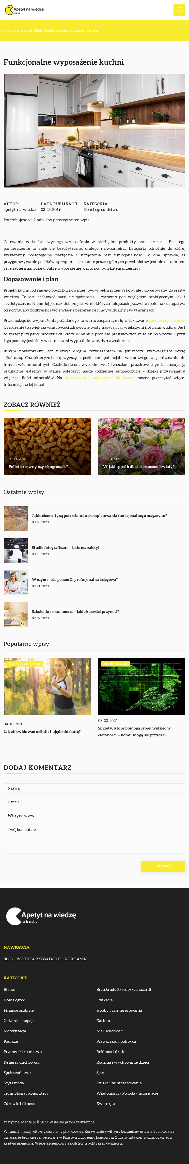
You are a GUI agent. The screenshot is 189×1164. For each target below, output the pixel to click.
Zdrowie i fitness (19, 1104)
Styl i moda (14, 1083)
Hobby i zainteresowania (119, 1010)
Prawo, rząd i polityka (116, 1041)
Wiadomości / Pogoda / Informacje (127, 1093)
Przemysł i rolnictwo (23, 1052)
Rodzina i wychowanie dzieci (122, 1062)
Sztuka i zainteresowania (119, 1083)
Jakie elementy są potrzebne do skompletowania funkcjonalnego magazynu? (99, 516)
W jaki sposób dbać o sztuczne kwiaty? (139, 467)
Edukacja (104, 1000)
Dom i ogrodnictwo (101, 210)
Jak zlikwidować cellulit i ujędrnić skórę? (42, 732)
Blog (8, 959)
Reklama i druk (110, 1052)
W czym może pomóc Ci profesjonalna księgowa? (75, 580)
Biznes (10, 990)
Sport (101, 1073)
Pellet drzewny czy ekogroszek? (38, 467)
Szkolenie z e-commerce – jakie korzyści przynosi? (75, 612)
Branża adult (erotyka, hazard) (123, 990)
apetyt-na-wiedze (20, 210)
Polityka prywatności (39, 959)
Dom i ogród (14, 1000)
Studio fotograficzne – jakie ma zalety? (66, 548)
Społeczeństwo (17, 1073)
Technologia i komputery (26, 1093)
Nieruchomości (110, 1031)
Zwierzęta (105, 1104)
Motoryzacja (15, 1031)
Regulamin (76, 959)
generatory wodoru (167, 321)
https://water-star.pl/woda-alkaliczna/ (99, 378)
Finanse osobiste (19, 1010)
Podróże (11, 1041)
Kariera (103, 1021)
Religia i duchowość (22, 1062)
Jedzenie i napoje (19, 1021)
